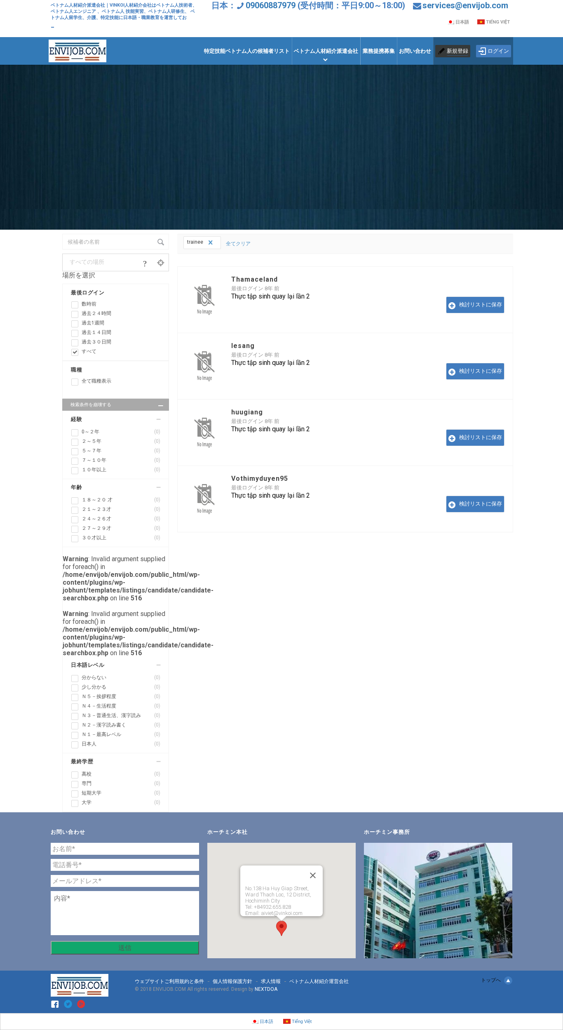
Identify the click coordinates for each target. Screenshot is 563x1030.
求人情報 (271, 981)
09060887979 (271, 5)
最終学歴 (82, 761)
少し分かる (121, 687)
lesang (243, 346)
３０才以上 (121, 538)
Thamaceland (254, 279)
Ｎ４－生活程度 (121, 706)
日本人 (121, 744)
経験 (76, 419)
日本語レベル (87, 665)
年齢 (76, 487)
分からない (121, 677)
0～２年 (121, 432)
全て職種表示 (96, 381)
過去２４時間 (96, 313)
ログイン (498, 51)
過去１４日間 (96, 332)
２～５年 (121, 441)
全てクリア (238, 244)
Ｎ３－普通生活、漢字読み (121, 715)
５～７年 (121, 451)
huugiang (247, 412)
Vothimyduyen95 (259, 478)
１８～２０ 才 (121, 500)
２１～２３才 (121, 509)
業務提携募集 (379, 51)
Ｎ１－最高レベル (121, 734)
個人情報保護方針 (232, 981)
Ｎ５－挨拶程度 (121, 696)
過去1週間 (93, 323)
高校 (121, 774)
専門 (121, 783)
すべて (89, 351)
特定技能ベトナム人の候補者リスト (247, 51)
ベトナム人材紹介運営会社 (319, 981)
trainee (195, 242)
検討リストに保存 (480, 304)
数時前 (89, 304)
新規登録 (457, 51)
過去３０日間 (96, 342)
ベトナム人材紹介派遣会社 (326, 51)
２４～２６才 (121, 519)
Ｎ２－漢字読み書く (121, 725)
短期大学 (121, 793)
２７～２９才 (121, 528)
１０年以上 (121, 470)
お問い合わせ (415, 51)
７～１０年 (121, 460)
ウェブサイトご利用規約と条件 (169, 981)
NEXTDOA (266, 989)
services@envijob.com (465, 5)
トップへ (491, 980)
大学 (121, 802)
